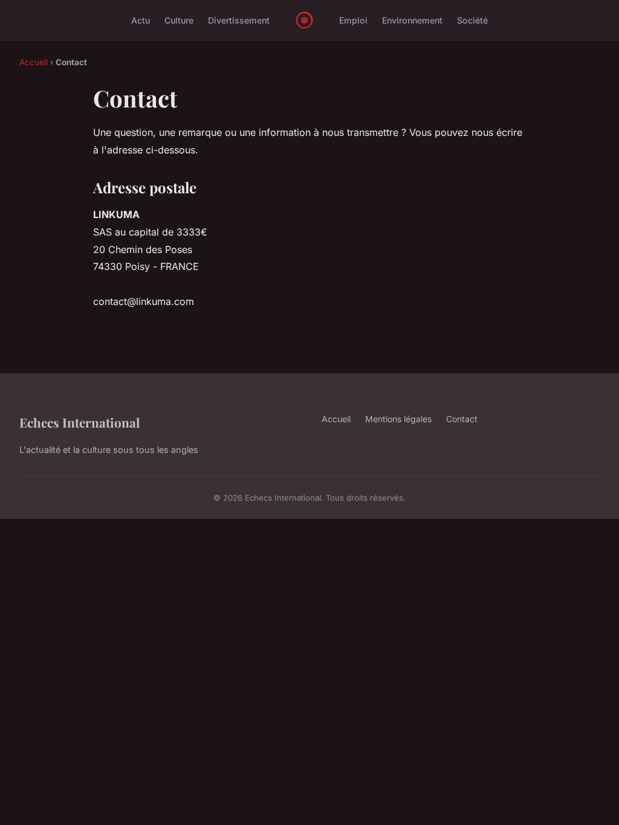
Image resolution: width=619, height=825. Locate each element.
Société (472, 20)
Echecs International (79, 422)
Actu (140, 20)
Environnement (412, 20)
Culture (178, 20)
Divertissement (239, 20)
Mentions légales (398, 419)
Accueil (33, 62)
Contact (462, 419)
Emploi (353, 20)
